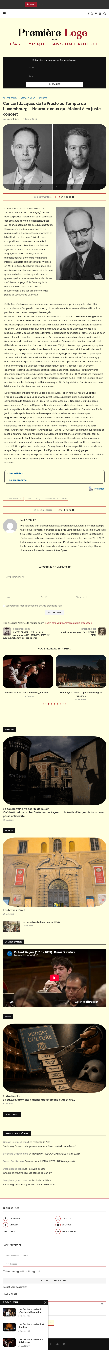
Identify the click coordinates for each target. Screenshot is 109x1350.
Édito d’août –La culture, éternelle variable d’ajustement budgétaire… (39, 1098)
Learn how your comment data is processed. (68, 623)
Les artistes (16, 473)
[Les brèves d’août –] (54, 872)
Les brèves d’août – (15, 910)
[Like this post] (62, 197)
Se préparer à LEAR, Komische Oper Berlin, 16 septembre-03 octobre (60, 4)
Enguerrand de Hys (13, 499)
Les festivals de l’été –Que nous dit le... (81, 692)
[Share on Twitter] (67, 197)
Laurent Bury (13, 119)
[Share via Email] (73, 197)
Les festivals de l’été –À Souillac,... (31, 1325)
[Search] (104, 13)
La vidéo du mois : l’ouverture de (41, 922)
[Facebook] (88, 13)
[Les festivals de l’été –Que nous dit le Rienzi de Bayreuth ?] (81, 671)
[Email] (100, 13)
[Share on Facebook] (64, 197)
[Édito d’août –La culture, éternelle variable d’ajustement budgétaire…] (54, 1058)
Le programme (18, 480)
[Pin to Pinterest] (70, 197)
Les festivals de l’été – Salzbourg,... (30, 1341)
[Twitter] (92, 13)
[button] (39, 4)
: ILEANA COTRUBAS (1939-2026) (54, 1153)
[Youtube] (96, 13)
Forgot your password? (15, 1287)
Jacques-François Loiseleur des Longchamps (47, 499)
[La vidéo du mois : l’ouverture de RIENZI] (11, 926)
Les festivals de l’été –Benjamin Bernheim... (30, 1310)
